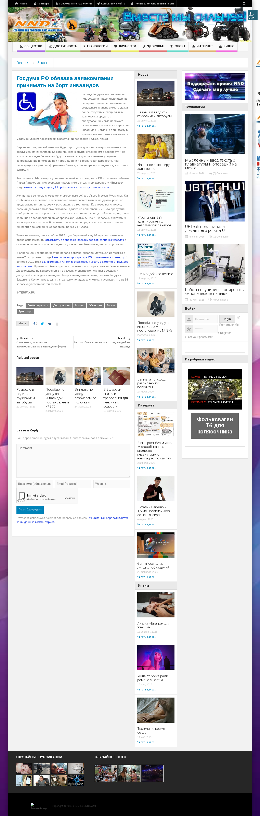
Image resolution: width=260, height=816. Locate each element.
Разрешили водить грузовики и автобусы (25, 395)
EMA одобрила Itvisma (155, 274)
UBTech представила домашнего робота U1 (206, 228)
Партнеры (43, 3)
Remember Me (229, 324)
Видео (228, 46)
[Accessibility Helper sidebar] (253, 15)
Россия (111, 305)
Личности (127, 46)
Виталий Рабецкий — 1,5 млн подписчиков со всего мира (153, 511)
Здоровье (155, 46)
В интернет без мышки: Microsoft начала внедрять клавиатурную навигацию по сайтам (155, 450)
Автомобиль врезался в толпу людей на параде (102, 342)
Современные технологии (75, 3)
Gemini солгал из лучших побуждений (153, 565)
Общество (33, 46)
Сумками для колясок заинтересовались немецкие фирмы (41, 342)
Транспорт (25, 311)
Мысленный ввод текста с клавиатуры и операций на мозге (211, 164)
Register (225, 332)
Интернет (204, 46)
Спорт (180, 46)
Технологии (97, 46)
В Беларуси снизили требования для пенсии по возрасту (116, 398)
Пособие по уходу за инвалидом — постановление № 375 (57, 398)
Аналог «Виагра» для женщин (153, 625)
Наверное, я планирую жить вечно (154, 167)
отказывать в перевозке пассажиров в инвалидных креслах (84, 239)
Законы (43, 63)
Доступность (65, 46)
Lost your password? (200, 337)
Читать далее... (146, 125)
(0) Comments (221, 173)
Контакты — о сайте (113, 3)
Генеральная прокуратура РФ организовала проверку (88, 257)
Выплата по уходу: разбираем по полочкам (85, 395)
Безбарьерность (38, 305)
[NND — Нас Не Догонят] (45, 24)
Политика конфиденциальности (154, 3)
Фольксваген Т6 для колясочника (215, 425)
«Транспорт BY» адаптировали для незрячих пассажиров (154, 221)
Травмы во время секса (151, 730)
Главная (23, 3)
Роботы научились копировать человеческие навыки (214, 292)
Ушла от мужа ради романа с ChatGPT (152, 678)
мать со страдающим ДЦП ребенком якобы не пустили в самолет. (68, 187)
